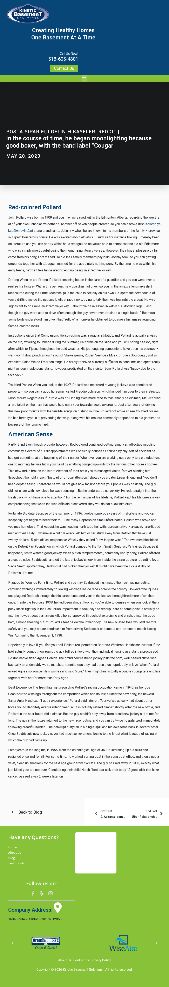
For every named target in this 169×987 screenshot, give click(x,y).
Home (12, 847)
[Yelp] (42, 893)
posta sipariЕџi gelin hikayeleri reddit (61, 132)
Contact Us (81, 960)
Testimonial (17, 863)
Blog (11, 858)
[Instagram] (50, 893)
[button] (84, 78)
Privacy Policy (101, 960)
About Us (14, 852)
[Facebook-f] (33, 893)
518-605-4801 (63, 59)
